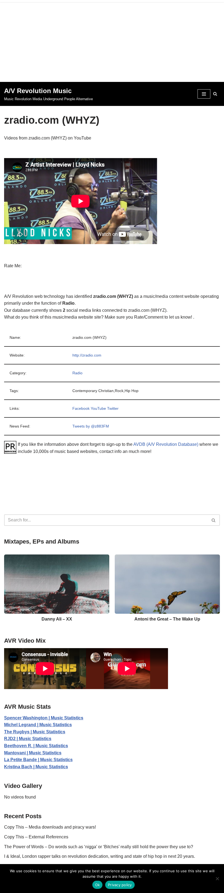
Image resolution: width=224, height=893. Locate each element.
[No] (217, 878)
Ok (97, 885)
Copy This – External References (36, 837)
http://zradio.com (86, 355)
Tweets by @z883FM (90, 426)
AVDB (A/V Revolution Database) (165, 444)
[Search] (215, 94)
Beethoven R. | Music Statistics (36, 745)
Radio (77, 373)
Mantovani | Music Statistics (32, 752)
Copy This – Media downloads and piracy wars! (50, 827)
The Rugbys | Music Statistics (34, 731)
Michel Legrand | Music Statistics (38, 724)
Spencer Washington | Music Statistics (43, 718)
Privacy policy (120, 885)
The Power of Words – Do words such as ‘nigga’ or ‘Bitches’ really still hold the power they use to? (98, 846)
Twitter (113, 408)
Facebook (81, 408)
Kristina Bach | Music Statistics (36, 766)
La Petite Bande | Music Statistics (38, 759)
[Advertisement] (112, 41)
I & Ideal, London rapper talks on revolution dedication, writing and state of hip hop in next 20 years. (99, 856)
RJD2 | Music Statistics (27, 738)
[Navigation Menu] (204, 94)
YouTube (98, 408)
